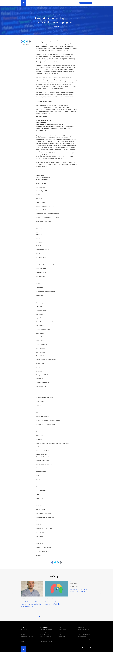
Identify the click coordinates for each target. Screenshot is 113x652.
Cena (60, 634)
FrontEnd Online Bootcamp (46, 629)
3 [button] (44, 616)
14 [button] (73, 616)
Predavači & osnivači (25, 632)
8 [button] (57, 616)
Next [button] (101, 595)
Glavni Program (49, 2)
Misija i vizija (24, 629)
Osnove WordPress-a (82, 636)
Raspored (61, 632)
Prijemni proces (62, 629)
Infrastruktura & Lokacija (26, 639)
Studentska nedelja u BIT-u (46, 641)
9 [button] (60, 616)
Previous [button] (12, 595)
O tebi (43, 2)
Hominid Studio (64, 647)
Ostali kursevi (59, 2)
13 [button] (70, 616)
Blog (69, 2)
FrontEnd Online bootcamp (84, 639)
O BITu (39, 2)
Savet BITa (23, 634)
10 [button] (63, 616)
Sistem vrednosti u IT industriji (47, 639)
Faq (59, 639)
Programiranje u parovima (45, 636)
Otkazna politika (62, 636)
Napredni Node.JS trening (83, 629)
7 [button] (55, 616)
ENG (74, 2)
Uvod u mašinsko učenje (83, 632)
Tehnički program (44, 632)
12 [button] (68, 616)
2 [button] (42, 616)
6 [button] (52, 616)
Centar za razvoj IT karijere (27, 636)
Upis (54, 2)
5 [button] (49, 616)
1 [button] (39, 616)
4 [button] (47, 616)
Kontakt (22, 641)
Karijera (65, 2)
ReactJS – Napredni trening (84, 634)
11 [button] (65, 616)
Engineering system (44, 634)
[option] (31, 594)
